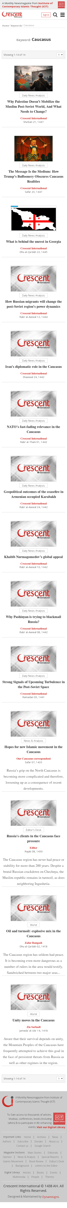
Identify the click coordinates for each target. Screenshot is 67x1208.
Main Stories (35, 1152)
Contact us (22, 1145)
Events (53, 1172)
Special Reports (50, 1157)
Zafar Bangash (33, 943)
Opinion (7, 1157)
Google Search (43, 1145)
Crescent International (33, 118)
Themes (49, 1176)
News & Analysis (26, 1157)
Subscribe (22, 1141)
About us (54, 1141)
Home (27, 1137)
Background (22, 1165)
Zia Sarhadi (34, 1027)
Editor (33, 848)
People (35, 1176)
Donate (39, 1141)
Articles (27, 1172)
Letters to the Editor (46, 1165)
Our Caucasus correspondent (33, 758)
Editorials (53, 1152)
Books (40, 1172)
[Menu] (62, 14)
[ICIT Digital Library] (61, 4)
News (55, 1137)
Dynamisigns (50, 1197)
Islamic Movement (13, 1161)
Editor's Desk (56, 1161)
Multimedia (19, 1176)
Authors (7, 1141)
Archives (41, 1137)
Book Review (36, 1161)
